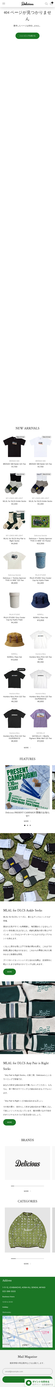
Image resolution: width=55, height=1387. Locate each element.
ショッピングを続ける (27, 36)
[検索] (46, 3)
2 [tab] (27, 825)
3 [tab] (30, 825)
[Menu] (3, 3)
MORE (26, 748)
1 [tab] (24, 825)
